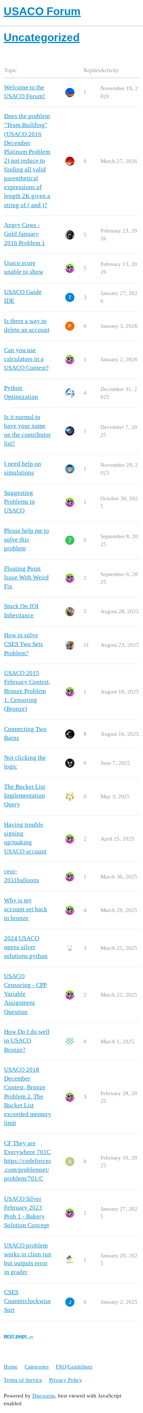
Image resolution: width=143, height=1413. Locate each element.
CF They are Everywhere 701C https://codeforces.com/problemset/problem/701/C (27, 1161)
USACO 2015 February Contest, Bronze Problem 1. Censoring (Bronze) (27, 691)
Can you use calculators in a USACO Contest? (26, 359)
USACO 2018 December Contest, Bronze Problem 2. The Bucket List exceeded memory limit (27, 1096)
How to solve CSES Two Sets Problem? (23, 644)
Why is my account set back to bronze (25, 909)
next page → (19, 1336)
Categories (37, 1367)
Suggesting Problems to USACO (19, 501)
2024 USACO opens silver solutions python (26, 947)
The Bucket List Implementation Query (24, 795)
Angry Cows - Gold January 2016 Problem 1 (24, 233)
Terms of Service (23, 1380)
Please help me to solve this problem (26, 539)
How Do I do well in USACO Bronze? (27, 1040)
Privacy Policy (65, 1380)
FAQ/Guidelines (74, 1367)
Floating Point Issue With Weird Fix (26, 577)
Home (11, 1367)
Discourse (43, 1396)
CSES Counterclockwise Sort (27, 1301)
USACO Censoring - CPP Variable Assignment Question (25, 994)
